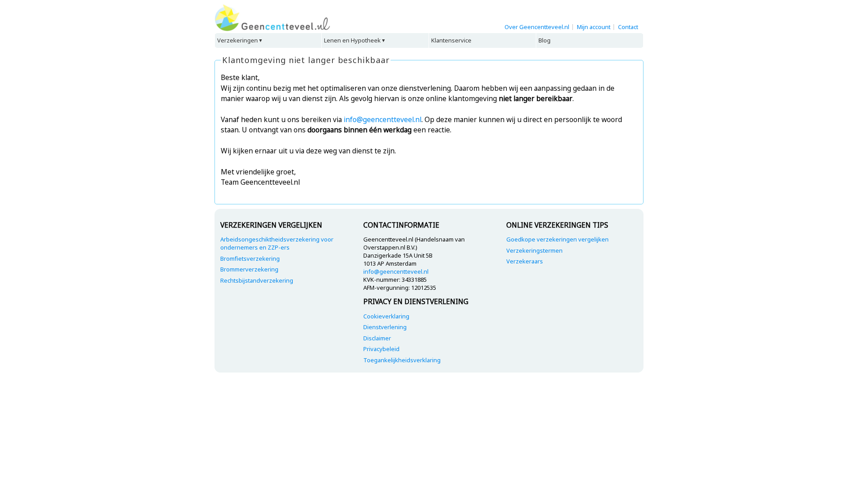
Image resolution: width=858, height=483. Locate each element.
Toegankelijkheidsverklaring (402, 360)
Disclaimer (377, 338)
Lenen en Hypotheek (352, 40)
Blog (544, 40)
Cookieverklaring (386, 316)
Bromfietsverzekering (250, 258)
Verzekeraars (524, 261)
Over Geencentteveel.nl (537, 27)
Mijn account (593, 27)
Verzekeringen (237, 40)
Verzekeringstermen (534, 250)
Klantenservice (451, 40)
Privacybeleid (381, 349)
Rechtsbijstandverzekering (256, 280)
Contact (628, 27)
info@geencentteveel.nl (382, 119)
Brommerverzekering (249, 269)
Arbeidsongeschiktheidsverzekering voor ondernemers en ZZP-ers (276, 243)
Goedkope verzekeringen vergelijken (557, 239)
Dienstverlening (385, 327)
